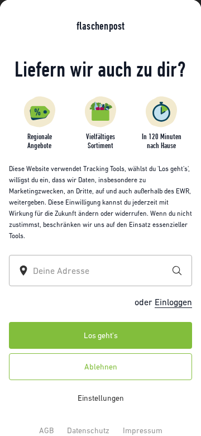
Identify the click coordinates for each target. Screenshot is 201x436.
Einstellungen (101, 398)
